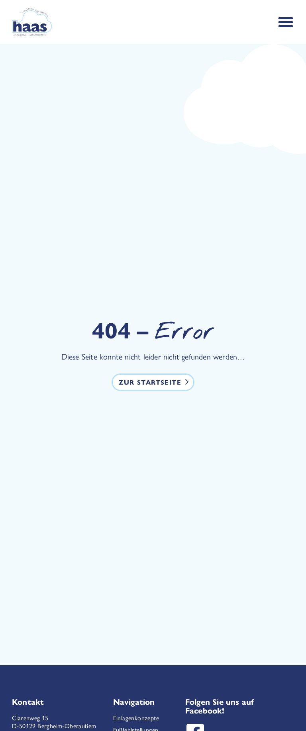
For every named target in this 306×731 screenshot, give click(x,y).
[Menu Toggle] (286, 22)
